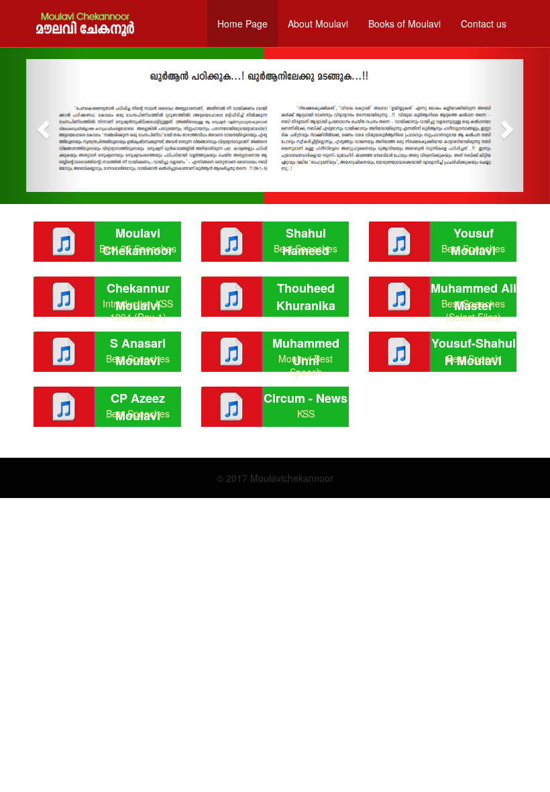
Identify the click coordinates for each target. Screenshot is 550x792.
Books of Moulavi (404, 23)
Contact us (483, 23)
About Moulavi (318, 23)
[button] (41, 125)
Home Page (242, 23)
